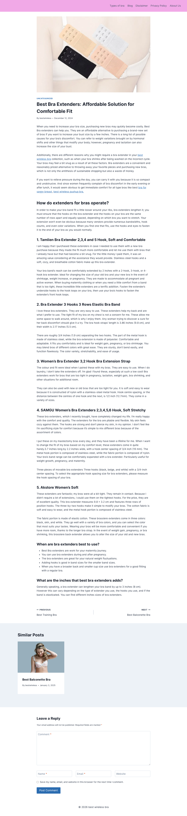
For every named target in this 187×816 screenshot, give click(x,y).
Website (121, 773)
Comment (44, 734)
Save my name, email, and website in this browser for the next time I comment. (82, 782)
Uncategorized (45, 98)
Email (81, 773)
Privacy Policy (159, 5)
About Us (175, 5)
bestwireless (45, 118)
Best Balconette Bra (138, 612)
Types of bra (117, 5)
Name (42, 773)
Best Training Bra (47, 612)
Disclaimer (142, 5)
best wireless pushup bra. (68, 191)
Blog (130, 5)
